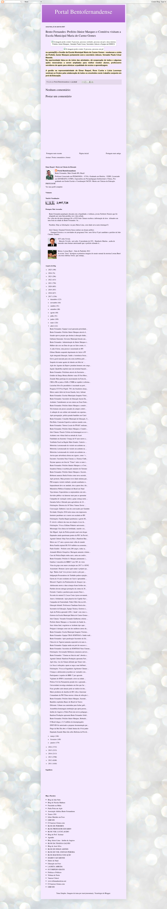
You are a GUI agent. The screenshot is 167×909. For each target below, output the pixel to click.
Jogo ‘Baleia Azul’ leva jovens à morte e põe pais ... (68, 572)
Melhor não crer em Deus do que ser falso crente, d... (68, 345)
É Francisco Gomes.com (56, 823)
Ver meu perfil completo (54, 187)
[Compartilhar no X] (87, 82)
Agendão (51, 837)
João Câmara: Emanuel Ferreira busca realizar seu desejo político (71, 230)
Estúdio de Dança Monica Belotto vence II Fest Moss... (69, 375)
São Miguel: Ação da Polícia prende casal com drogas (68, 532)
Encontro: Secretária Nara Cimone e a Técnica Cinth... (69, 458)
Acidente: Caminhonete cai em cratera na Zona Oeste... (69, 402)
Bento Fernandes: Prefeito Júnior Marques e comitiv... (68, 405)
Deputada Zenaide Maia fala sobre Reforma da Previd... (69, 732)
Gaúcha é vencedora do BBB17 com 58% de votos (67, 562)
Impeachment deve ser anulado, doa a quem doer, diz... (69, 485)
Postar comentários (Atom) (61, 157)
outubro (53, 306)
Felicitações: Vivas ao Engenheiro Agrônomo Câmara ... (69, 668)
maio (52, 322)
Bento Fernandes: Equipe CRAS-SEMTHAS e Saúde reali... (71, 635)
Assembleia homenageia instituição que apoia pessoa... (68, 708)
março (52, 736)
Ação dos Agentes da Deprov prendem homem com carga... (70, 365)
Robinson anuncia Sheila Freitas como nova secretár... (68, 475)
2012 (50, 760)
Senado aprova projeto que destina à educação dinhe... (68, 335)
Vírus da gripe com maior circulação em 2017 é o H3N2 (69, 565)
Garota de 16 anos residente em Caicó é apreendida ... (68, 578)
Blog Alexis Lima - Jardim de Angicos (61, 840)
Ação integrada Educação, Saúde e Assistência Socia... (69, 355)
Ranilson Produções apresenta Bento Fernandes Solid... (69, 715)
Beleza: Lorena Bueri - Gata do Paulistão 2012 (74, 251)
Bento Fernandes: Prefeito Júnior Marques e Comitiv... (69, 429)
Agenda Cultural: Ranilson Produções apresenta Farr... (68, 658)
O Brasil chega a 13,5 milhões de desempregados (67, 722)
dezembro (54, 299)
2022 (50, 279)
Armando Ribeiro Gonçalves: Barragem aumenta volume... (70, 552)
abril (52, 326)
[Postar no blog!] (85, 82)
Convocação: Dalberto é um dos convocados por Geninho (69, 509)
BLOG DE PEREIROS (56, 826)
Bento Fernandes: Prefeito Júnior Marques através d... (68, 332)
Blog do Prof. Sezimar (55, 834)
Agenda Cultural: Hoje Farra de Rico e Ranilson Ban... (69, 538)
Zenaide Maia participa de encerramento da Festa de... (68, 379)
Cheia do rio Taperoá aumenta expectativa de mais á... (68, 642)
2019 (50, 289)
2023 (50, 276)
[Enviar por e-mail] (83, 82)
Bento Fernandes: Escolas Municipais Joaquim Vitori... (69, 395)
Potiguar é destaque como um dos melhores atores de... (69, 628)
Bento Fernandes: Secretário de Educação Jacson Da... (68, 399)
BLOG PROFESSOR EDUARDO (59, 829)
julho (52, 316)
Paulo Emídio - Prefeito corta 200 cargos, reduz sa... (68, 548)
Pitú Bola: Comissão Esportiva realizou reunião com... (69, 422)
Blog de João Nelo (54, 800)
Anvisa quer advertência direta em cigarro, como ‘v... (68, 455)
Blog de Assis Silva (54, 846)
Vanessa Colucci (53, 878)
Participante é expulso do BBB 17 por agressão (66, 675)
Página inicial (84, 153)
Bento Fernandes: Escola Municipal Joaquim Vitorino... (69, 632)
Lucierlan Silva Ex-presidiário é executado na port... (68, 385)
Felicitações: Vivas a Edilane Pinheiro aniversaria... (68, 525)
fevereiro (53, 739)
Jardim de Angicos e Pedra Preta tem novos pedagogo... (69, 712)
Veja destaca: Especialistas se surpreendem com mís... (68, 492)
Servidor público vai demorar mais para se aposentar (68, 495)
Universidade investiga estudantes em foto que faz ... (68, 685)
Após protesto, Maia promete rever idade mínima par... (69, 479)
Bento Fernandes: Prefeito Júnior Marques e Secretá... (68, 472)
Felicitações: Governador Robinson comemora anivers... (69, 652)
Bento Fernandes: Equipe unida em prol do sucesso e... (69, 645)
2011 (50, 763)
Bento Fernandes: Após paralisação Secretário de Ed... (68, 638)
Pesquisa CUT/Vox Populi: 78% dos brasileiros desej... (69, 389)
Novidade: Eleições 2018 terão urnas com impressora (68, 512)
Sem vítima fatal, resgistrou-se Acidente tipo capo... (68, 625)
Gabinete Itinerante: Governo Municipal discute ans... (68, 339)
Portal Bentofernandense (66, 170)
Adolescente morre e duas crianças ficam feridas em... (68, 585)
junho (52, 319)
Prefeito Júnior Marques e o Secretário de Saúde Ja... (68, 622)
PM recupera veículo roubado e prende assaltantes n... (68, 482)
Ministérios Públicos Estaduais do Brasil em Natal (67, 489)
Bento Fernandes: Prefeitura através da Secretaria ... (68, 372)
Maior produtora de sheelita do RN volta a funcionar (68, 692)
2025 (50, 269)
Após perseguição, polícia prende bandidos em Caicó (68, 415)
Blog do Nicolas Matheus (56, 802)
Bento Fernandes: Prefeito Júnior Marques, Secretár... (68, 698)
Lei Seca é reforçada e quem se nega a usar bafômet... (68, 665)
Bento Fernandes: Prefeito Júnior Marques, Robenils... (68, 718)
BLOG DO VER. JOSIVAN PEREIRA (61, 852)
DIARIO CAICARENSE (56, 858)
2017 (50, 296)
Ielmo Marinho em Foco (56, 817)
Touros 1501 (52, 814)
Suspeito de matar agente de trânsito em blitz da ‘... (68, 362)
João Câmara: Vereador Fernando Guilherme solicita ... (69, 618)
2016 (50, 747)
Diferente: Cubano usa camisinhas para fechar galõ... (68, 705)
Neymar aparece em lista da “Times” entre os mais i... (68, 462)
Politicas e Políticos (54, 872)
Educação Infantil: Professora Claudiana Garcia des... (68, 605)
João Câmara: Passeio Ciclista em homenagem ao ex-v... (69, 432)
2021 (50, 283)
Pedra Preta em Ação (55, 808)
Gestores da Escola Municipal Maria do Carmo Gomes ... (69, 615)
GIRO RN (51, 820)
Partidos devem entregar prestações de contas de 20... (68, 588)
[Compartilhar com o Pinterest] (92, 82)
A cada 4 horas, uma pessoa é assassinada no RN (66, 349)
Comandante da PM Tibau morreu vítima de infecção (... (69, 695)
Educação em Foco (54, 863)
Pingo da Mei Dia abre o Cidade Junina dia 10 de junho (69, 728)
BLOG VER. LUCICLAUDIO (58, 831)
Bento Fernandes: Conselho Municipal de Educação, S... (69, 419)
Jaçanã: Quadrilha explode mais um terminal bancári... (69, 369)
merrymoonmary (88, 893)
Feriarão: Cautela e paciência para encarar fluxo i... (67, 592)
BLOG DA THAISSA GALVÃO (59, 843)
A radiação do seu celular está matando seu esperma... (68, 412)
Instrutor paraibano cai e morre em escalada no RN (67, 515)
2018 (50, 293)
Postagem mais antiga (113, 153)
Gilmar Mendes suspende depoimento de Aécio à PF (68, 352)
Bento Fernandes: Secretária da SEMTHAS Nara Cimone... (70, 648)
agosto (52, 312)
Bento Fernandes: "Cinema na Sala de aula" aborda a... (69, 655)
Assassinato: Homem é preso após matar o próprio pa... (69, 568)
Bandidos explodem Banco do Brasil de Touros (66, 702)
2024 (50, 273)
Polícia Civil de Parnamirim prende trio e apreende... (68, 682)
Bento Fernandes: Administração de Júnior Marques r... (69, 342)
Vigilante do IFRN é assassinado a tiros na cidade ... (68, 678)
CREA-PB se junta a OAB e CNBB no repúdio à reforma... (70, 382)
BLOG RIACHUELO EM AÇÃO (59, 855)
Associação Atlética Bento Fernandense (61, 811)
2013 (50, 757)
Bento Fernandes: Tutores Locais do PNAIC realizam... (69, 425)
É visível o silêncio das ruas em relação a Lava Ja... (67, 522)
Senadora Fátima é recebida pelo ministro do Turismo (68, 468)
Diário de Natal (53, 860)
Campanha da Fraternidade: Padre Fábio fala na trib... (68, 602)
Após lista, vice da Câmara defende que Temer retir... (68, 662)
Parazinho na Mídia (54, 805)
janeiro (53, 742)
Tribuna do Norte (54, 875)
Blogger (107, 893)
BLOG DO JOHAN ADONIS (58, 849)
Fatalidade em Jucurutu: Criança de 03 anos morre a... (68, 438)
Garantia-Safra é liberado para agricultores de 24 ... (68, 502)
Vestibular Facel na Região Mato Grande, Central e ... (68, 442)
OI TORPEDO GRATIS (56, 869)
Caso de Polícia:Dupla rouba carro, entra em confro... (68, 555)
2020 (50, 286)
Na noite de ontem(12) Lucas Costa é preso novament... (69, 595)
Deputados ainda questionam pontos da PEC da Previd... (69, 535)
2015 (50, 750)
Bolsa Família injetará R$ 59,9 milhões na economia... (69, 545)
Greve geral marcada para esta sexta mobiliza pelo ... (68, 359)
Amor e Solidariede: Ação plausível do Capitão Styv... (69, 598)
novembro (54, 302)
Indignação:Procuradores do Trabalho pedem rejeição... (69, 575)
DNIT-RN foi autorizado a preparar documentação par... (69, 725)
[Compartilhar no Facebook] (90, 82)
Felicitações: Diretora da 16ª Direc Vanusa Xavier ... (68, 505)
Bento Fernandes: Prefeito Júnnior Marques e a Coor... (69, 465)
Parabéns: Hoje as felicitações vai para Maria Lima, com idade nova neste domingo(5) (79, 225)
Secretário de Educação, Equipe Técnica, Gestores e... (68, 608)
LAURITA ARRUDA (55, 866)
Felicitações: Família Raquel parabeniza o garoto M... (68, 519)
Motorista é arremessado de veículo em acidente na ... (68, 445)
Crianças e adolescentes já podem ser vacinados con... (68, 672)
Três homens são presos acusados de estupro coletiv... (68, 409)
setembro (53, 309)
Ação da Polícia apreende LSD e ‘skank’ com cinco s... (69, 612)
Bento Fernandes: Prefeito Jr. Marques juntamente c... (68, 558)
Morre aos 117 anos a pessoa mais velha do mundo (67, 542)
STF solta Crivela (64, 239)
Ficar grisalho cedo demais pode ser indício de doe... (68, 688)
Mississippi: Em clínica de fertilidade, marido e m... (68, 528)
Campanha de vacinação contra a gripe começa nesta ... (69, 499)
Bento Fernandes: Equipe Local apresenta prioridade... (69, 329)
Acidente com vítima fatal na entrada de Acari (66, 435)
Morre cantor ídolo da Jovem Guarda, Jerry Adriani (68, 392)
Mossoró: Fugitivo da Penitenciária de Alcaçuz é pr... (68, 582)
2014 (50, 753)
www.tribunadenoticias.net (57, 881)
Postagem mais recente (54, 153)
